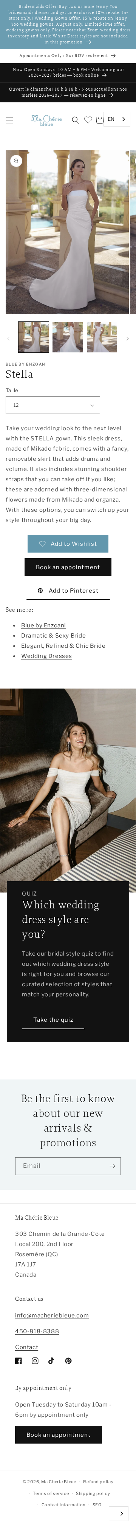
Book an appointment (68, 567)
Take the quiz (53, 1019)
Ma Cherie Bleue (58, 1481)
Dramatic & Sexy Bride (53, 635)
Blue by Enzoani (43, 625)
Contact (26, 1347)
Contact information (63, 1504)
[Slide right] (127, 338)
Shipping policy (93, 1493)
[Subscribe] (112, 1166)
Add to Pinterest (74, 590)
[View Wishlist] (87, 120)
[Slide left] (8, 338)
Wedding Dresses (46, 656)
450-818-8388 (37, 1331)
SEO (97, 1504)
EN (111, 119)
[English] (118, 1514)
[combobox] (117, 119)
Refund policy (98, 1481)
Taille (12, 390)
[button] (9, 120)
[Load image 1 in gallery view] (34, 337)
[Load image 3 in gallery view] (102, 337)
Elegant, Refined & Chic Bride (63, 645)
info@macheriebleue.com (52, 1315)
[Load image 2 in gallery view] (68, 337)
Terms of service (51, 1493)
